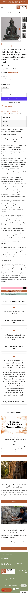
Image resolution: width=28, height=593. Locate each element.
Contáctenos (6, 554)
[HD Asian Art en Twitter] (23, 570)
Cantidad (4, 87)
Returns (5, 125)
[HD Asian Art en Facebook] (20, 570)
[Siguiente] (19, 29)
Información (6, 558)
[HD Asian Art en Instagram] (26, 572)
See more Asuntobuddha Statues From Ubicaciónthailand (11, 45)
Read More (14, 456)
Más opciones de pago (14, 102)
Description (6, 118)
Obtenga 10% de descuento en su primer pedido (13, 564)
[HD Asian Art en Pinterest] (26, 570)
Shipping (5, 121)
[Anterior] (3, 29)
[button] (6, 106)
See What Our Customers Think (9, 111)
